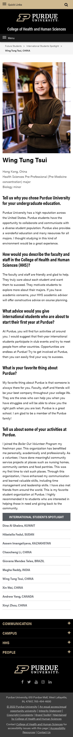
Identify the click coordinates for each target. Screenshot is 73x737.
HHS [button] (6, 643)
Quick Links (15, 4)
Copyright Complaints (20, 715)
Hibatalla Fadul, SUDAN (18, 534)
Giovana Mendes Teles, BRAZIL (23, 561)
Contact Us (44, 732)
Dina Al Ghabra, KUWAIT (19, 525)
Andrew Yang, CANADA (18, 596)
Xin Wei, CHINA (13, 587)
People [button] (9, 652)
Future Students (13, 46)
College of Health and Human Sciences (36, 28)
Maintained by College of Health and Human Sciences (39, 717)
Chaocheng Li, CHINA (17, 552)
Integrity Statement (50, 711)
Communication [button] (17, 624)
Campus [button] (10, 633)
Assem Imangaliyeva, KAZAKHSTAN (27, 543)
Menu (11, 38)
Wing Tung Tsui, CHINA (18, 578)
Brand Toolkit (43, 715)
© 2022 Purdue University (22, 707)
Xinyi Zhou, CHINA (15, 605)
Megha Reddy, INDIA (16, 570)
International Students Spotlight (42, 46)
